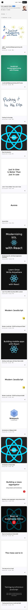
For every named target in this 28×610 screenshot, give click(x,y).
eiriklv (9, 9)
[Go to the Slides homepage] (2, 2)
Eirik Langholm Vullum (6, 6)
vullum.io (4, 9)
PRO (13, 6)
